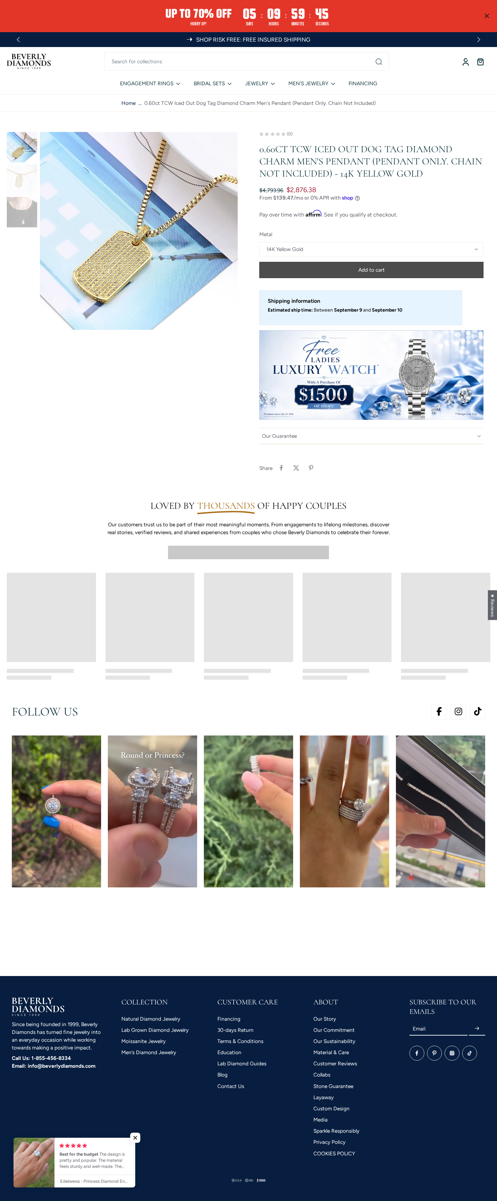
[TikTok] (469, 1053)
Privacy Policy (329, 1142)
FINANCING (363, 83)
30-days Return (235, 1030)
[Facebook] (416, 1053)
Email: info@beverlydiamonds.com (53, 1066)
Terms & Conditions (240, 1041)
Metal (265, 234)
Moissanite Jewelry (143, 1041)
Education (229, 1052)
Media (320, 1119)
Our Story (324, 1019)
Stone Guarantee (333, 1086)
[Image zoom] (139, 231)
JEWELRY (256, 83)
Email (419, 1028)
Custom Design (331, 1108)
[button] (371, 270)
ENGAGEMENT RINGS (146, 83)
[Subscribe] (477, 1029)
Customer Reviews (335, 1063)
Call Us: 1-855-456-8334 (41, 1058)
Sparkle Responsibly (336, 1131)
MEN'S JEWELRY (308, 83)
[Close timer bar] (487, 16)
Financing (228, 1019)
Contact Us (230, 1086)
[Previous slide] (18, 39)
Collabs (321, 1074)
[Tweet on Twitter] (296, 467)
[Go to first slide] (479, 39)
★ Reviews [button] (492, 605)
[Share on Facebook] (281, 467)
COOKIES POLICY (334, 1153)
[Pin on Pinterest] (311, 467)
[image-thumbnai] (22, 147)
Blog (222, 1074)
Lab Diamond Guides (241, 1063)
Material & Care (331, 1052)
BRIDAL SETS (209, 83)
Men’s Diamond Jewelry (148, 1052)
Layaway (323, 1097)
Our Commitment (334, 1030)
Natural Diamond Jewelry (150, 1019)
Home (128, 103)
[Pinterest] (434, 1053)
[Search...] (378, 61)
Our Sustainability (334, 1041)
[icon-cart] (480, 61)
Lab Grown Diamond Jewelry (155, 1030)
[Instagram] (452, 1053)
